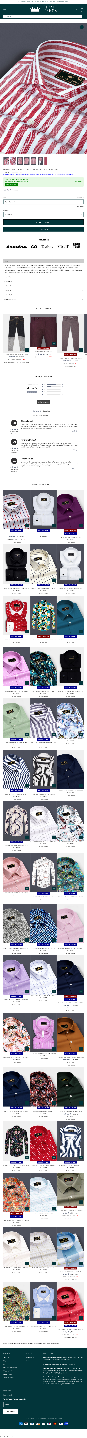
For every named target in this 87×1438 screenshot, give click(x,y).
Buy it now (43, 229)
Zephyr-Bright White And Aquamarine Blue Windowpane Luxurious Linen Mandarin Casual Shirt (43, 1213)
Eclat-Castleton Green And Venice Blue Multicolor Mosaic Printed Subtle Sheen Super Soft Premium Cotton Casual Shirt (70, 897)
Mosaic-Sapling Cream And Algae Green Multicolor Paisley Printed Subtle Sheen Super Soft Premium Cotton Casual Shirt (16, 1326)
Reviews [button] (36, 411)
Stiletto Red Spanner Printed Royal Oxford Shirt (70, 1329)
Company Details (9, 299)
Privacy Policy (7, 1374)
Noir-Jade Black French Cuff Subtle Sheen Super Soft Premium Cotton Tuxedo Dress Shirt (70, 691)
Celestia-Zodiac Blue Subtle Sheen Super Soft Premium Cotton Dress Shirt (16, 1111)
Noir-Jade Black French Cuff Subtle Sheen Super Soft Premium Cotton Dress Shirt (16, 588)
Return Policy (8, 295)
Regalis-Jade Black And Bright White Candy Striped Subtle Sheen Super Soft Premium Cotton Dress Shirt (43, 794)
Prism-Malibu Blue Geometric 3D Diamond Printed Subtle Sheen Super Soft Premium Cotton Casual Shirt (44, 948)
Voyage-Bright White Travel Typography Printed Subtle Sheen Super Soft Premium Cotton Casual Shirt (43, 897)
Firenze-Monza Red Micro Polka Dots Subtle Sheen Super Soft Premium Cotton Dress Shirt (43, 1166)
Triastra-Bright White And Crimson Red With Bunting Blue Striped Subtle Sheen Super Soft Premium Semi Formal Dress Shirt (16, 534)
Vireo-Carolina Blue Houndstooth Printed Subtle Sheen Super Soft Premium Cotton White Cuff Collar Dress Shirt (43, 1326)
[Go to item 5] (27, 161)
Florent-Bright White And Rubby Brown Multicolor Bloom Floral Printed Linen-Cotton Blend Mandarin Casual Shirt (70, 841)
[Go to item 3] (13, 161)
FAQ (4, 1364)
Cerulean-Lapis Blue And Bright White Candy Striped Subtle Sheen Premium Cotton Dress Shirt (70, 1166)
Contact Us (30, 1357)
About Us (6, 1357)
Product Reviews (43, 376)
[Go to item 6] (33, 161)
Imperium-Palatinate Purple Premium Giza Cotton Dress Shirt (70, 537)
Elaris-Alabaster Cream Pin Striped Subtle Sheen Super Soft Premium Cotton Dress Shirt (43, 588)
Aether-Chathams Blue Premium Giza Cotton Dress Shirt (70, 640)
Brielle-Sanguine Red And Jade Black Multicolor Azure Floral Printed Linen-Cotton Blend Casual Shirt (43, 1111)
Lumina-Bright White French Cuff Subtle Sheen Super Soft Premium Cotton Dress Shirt (70, 588)
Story (6, 261)
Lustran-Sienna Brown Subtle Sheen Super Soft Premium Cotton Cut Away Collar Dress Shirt (70, 1057)
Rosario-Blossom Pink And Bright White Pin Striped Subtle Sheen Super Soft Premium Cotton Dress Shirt (16, 691)
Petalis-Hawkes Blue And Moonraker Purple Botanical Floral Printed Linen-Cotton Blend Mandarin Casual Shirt (71, 739)
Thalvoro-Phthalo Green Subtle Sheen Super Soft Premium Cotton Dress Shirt (70, 1111)
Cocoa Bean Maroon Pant (43, 351)
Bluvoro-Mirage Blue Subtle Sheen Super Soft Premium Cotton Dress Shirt (70, 1003)
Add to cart (43, 222)
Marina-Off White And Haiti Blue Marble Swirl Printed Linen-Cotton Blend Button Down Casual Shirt (16, 846)
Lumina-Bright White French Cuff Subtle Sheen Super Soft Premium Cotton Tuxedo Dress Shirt (43, 534)
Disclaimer (7, 290)
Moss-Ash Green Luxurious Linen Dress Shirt (16, 743)
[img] (14, 429)
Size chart (80, 197)
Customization (9, 281)
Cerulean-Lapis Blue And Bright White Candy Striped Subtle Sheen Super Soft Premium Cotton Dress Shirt (16, 794)
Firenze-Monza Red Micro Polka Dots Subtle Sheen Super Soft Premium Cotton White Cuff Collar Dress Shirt (16, 640)
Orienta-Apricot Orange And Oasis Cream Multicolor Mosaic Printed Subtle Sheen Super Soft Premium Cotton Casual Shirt (16, 1220)
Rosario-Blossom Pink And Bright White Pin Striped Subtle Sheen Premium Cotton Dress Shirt (43, 1053)
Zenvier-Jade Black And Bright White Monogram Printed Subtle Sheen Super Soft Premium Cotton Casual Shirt (16, 948)
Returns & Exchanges (10, 1367)
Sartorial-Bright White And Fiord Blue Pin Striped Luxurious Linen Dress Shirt (43, 996)
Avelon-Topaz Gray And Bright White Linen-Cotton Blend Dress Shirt (43, 743)
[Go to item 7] (40, 161)
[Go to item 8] (47, 161)
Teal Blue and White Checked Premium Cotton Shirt (70, 1272)
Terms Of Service (8, 1377)
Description (8, 277)
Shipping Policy (8, 1371)
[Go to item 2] (6, 161)
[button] (52, 384)
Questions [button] (46, 411)
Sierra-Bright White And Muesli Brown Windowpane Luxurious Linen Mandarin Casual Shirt (43, 1268)
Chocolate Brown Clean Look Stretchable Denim (70, 358)
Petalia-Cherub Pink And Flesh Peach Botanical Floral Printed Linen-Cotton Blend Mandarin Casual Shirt (16, 1057)
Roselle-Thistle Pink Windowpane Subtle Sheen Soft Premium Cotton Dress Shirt (16, 1000)
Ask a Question (43, 402)
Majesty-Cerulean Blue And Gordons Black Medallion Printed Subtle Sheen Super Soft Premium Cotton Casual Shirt (43, 640)
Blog (4, 1361)
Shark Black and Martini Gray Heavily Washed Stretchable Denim (16, 354)
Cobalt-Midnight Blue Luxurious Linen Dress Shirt (70, 790)
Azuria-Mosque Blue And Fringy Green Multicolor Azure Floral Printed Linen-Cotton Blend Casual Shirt (43, 691)
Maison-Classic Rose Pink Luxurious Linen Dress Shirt (70, 948)
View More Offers (11, 184)
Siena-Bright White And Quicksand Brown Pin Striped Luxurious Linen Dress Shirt (16, 1268)
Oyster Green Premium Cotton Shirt (70, 1210)
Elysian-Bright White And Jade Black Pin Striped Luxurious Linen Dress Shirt (43, 841)
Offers (28, 1361)
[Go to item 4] (20, 161)
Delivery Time (8, 286)
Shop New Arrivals (6, 1437)
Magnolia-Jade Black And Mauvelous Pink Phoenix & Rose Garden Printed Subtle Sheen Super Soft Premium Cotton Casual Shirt (16, 1166)
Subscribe (10, 1411)
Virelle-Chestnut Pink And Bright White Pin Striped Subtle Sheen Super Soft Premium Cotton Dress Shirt (16, 893)
